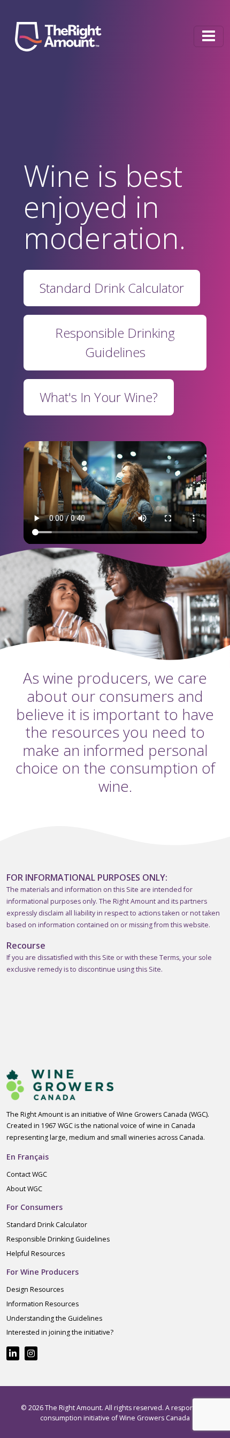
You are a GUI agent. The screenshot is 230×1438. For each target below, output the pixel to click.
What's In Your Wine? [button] (99, 397)
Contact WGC (26, 1174)
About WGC (24, 1188)
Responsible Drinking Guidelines (58, 1239)
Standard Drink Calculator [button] (112, 288)
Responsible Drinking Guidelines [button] (115, 342)
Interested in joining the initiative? (59, 1332)
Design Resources (35, 1289)
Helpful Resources (35, 1253)
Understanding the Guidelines (54, 1318)
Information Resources (42, 1303)
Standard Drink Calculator (46, 1224)
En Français (27, 1157)
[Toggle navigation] (209, 36)
